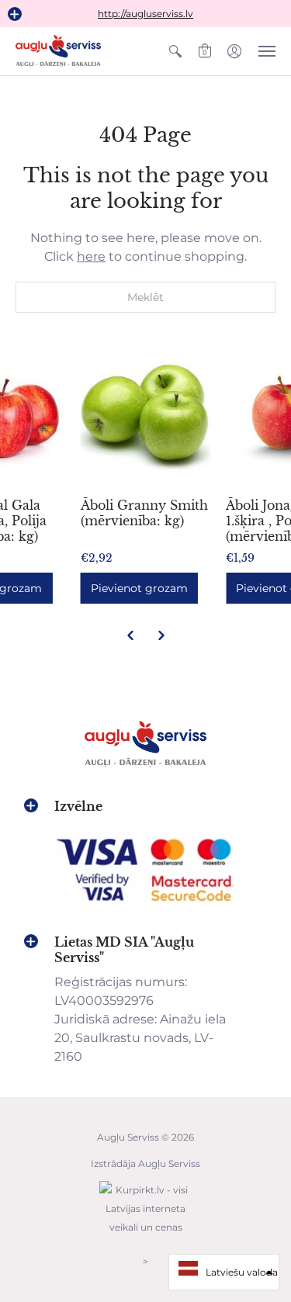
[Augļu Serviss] (58, 51)
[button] (15, 14)
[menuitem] (175, 51)
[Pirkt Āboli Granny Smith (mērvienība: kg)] (146, 416)
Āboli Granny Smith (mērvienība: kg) (144, 512)
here (91, 256)
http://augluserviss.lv (145, 13)
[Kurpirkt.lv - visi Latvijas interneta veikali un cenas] (145, 1235)
